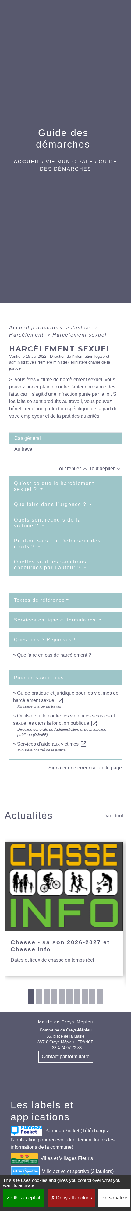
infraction (67, 394)
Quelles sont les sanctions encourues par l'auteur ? (50, 564)
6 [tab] (69, 996)
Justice (82, 327)
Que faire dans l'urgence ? (51, 504)
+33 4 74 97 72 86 (66, 1047)
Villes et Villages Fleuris (67, 1158)
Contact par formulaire (66, 1056)
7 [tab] (77, 996)
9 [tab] (92, 996)
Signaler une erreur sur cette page (85, 767)
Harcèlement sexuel (79, 334)
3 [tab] (47, 996)
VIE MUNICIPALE (69, 161)
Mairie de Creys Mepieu (65, 1022)
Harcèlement (27, 334)
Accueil (27, 161)
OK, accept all (25, 1197)
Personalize (114, 1197)
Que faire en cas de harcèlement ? (54, 655)
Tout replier (72, 468)
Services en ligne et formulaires (56, 619)
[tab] (65, 438)
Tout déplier (105, 468)
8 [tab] (85, 996)
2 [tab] (39, 996)
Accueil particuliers (36, 327)
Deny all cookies (73, 1197)
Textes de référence (39, 600)
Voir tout (114, 815)
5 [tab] (62, 996)
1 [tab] (31, 996)
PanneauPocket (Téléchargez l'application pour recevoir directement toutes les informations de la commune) (63, 1139)
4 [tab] (54, 996)
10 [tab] (100, 996)
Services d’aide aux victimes (52, 744)
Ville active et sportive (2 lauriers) (78, 1171)
